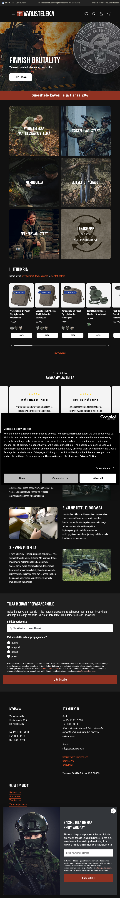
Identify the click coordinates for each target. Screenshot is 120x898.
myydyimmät (28, 276)
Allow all (98, 478)
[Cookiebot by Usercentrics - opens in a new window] (102, 417)
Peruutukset (15, 796)
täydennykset (41, 276)
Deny (22, 478)
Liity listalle (60, 679)
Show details (103, 468)
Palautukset (15, 792)
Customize (58, 478)
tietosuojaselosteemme (104, 868)
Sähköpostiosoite (17, 621)
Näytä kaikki (60, 353)
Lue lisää (21, 77)
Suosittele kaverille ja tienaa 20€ (60, 95)
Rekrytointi (67, 765)
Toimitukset (15, 800)
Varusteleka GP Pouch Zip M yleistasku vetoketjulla (46, 314)
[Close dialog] (113, 811)
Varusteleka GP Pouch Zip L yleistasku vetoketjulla (71, 314)
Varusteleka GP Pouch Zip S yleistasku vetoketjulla (20, 314)
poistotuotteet (58, 276)
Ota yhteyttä (68, 760)
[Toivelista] (86, 13)
